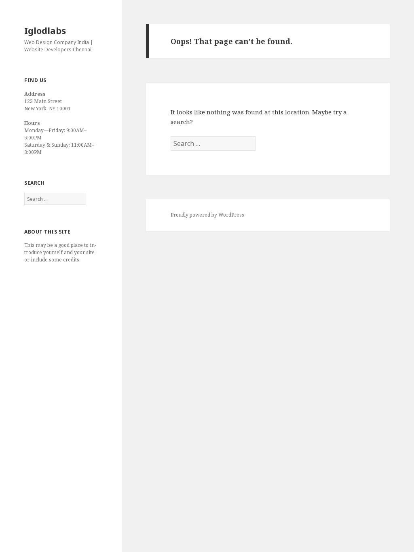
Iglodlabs (45, 30)
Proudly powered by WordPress (207, 214)
